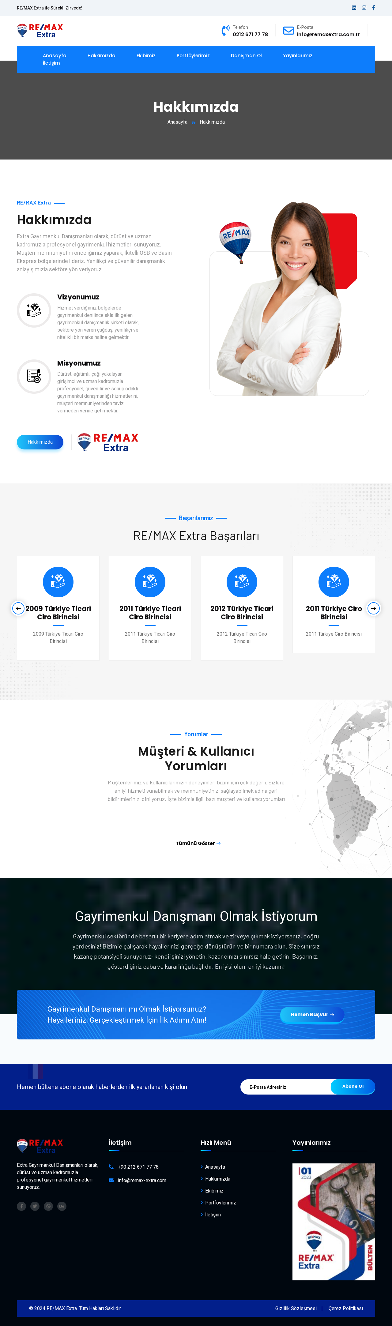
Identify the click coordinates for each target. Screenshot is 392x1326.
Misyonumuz (79, 363)
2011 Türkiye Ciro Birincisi (334, 613)
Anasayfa (177, 122)
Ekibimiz (146, 55)
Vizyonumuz (78, 297)
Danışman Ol (246, 55)
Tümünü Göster (195, 843)
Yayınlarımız (297, 55)
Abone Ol (353, 1086)
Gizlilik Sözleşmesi (296, 1308)
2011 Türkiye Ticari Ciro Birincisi (150, 613)
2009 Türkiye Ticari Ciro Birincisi (58, 613)
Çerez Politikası (346, 1308)
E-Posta (305, 27)
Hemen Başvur (309, 1014)
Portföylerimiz (193, 55)
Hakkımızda (101, 55)
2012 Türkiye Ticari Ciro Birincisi (241, 613)
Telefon (240, 27)
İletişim (51, 63)
